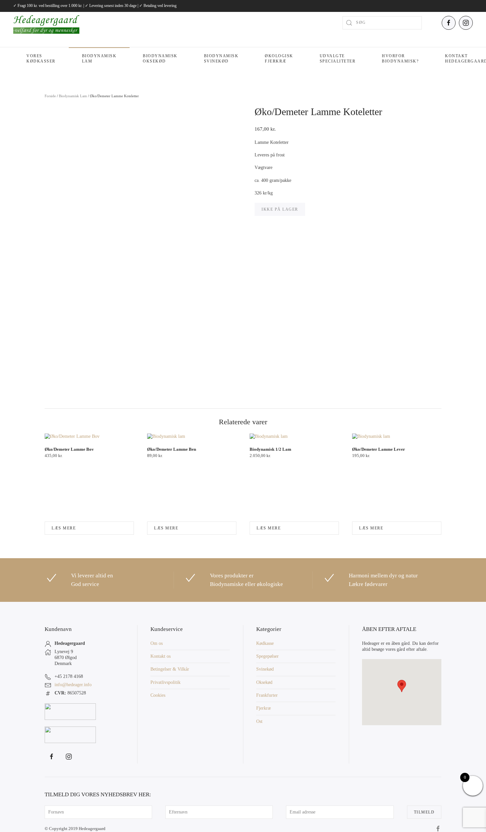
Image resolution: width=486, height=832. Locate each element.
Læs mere (64, 528)
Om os (156, 643)
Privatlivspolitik (165, 682)
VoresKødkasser (41, 58)
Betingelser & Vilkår (169, 669)
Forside (50, 96)
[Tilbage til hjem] (46, 23)
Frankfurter (267, 695)
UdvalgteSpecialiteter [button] (338, 58)
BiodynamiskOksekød (160, 58)
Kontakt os (160, 656)
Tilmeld (424, 812)
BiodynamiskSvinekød (221, 58)
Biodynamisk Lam (99, 58)
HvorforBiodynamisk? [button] (400, 58)
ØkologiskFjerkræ (279, 58)
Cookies (157, 695)
